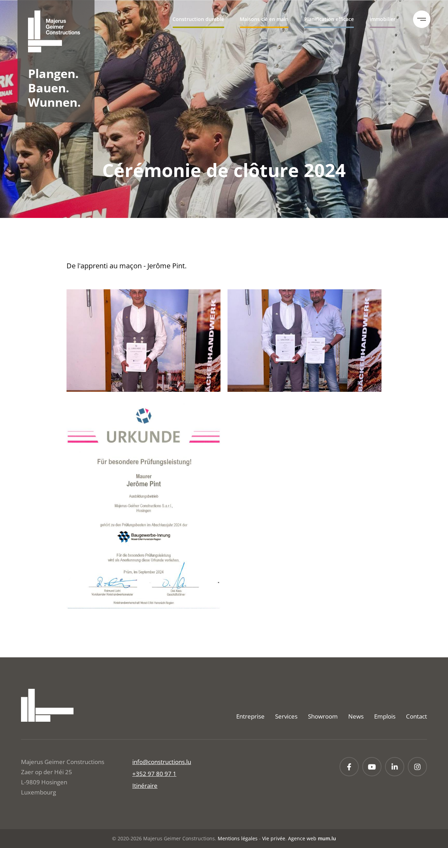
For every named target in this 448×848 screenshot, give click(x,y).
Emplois (385, 716)
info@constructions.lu (161, 762)
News (356, 716)
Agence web (302, 838)
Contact (416, 716)
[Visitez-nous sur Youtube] (372, 766)
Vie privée (273, 838)
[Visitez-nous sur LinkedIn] (394, 766)
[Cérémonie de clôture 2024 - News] (143, 340)
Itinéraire (145, 786)
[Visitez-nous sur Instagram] (417, 766)
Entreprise (250, 716)
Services (286, 716)
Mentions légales (238, 838)
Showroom (323, 716)
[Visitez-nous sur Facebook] (349, 766)
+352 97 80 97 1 (154, 774)
